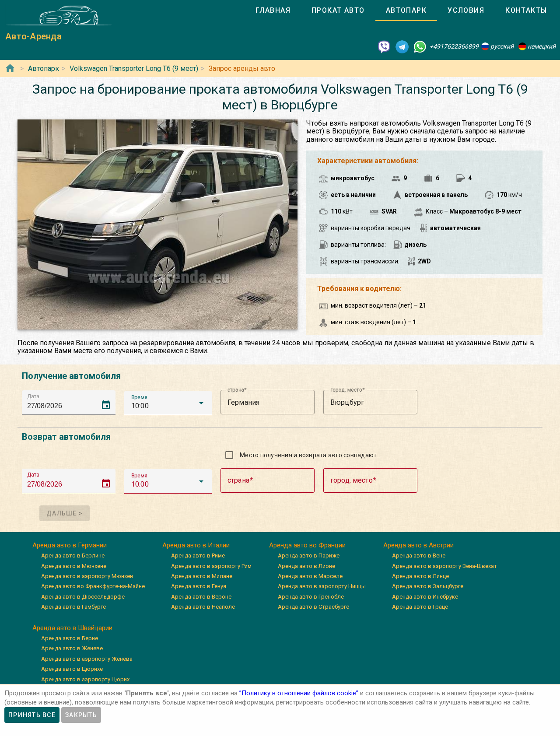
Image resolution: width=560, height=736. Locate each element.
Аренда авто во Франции (307, 545)
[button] (168, 403)
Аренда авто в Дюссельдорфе (83, 596)
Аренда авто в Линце (420, 576)
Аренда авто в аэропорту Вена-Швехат (444, 566)
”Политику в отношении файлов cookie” (298, 693)
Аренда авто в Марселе (310, 576)
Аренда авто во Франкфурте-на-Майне (93, 586)
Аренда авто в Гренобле (311, 596)
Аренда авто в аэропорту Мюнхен (87, 576)
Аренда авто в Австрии (418, 545)
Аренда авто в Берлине (73, 555)
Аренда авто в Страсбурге (313, 606)
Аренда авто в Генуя (198, 586)
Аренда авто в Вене (418, 555)
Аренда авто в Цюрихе (72, 669)
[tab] (273, 10)
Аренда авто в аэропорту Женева (87, 658)
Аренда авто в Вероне (201, 596)
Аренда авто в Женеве (72, 648)
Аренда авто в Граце (420, 606)
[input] (71, 402)
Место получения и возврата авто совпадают (308, 455)
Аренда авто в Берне (69, 638)
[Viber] (384, 46)
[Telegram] (402, 46)
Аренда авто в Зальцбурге (427, 586)
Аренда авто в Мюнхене (73, 566)
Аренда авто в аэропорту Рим (211, 566)
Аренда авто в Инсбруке (425, 596)
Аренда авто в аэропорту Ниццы (322, 586)
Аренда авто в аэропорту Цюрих (85, 679)
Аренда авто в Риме (198, 555)
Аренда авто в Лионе (306, 566)
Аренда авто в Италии (196, 545)
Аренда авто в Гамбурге (73, 606)
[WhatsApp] (420, 46)
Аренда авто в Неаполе (203, 606)
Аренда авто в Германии (69, 545)
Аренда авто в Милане (201, 576)
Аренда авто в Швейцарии (72, 628)
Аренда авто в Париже (309, 555)
